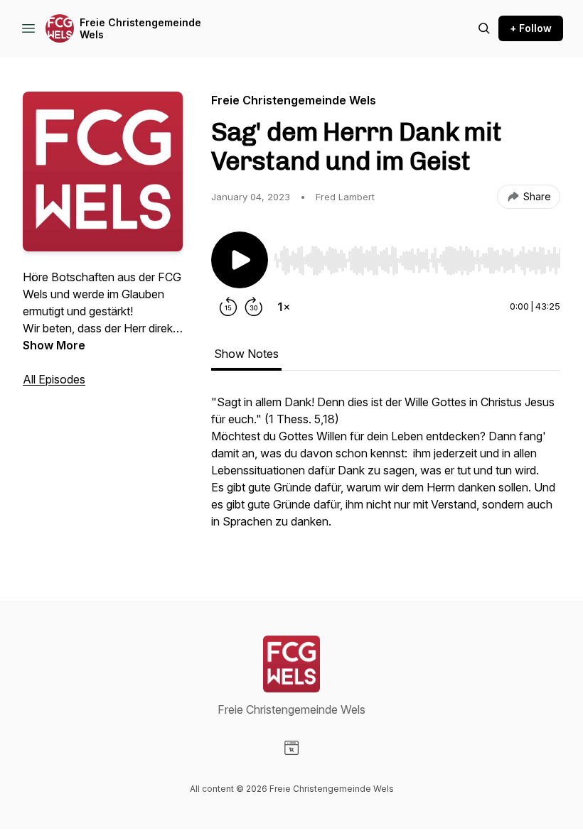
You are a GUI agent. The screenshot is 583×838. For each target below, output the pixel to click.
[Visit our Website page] (291, 748)
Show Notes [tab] (246, 354)
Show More (54, 345)
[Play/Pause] (239, 260)
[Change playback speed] (283, 307)
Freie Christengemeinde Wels (140, 28)
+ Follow (531, 28)
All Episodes (54, 379)
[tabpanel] (385, 468)
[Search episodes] (484, 28)
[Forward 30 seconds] (254, 307)
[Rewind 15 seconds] (228, 307)
